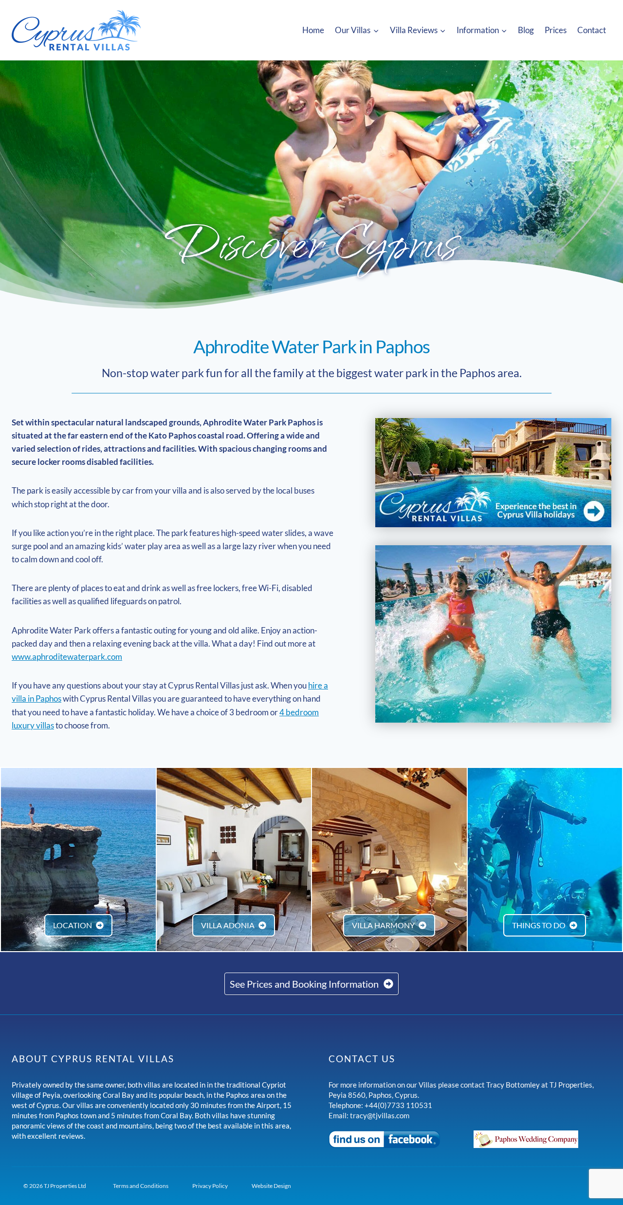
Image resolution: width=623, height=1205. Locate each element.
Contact (591, 30)
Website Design (271, 1185)
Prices (556, 30)
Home (313, 30)
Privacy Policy (210, 1185)
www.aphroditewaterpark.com (67, 656)
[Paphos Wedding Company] (542, 1139)
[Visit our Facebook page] (397, 1139)
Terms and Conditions (140, 1185)
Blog (526, 30)
